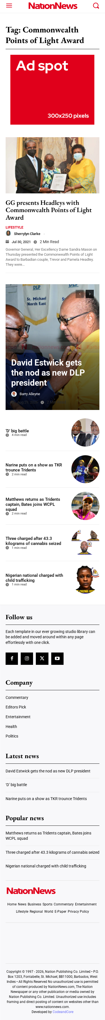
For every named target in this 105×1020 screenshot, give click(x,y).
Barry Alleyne (30, 394)
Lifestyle (14, 227)
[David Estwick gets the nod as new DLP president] (52, 347)
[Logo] (52, 5)
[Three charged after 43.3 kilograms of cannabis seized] (85, 543)
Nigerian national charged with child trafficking (34, 578)
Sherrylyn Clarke (27, 234)
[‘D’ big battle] (85, 432)
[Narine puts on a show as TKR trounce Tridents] (85, 469)
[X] (42, 659)
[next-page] (90, 294)
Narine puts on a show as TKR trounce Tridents (34, 467)
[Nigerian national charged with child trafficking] (85, 579)
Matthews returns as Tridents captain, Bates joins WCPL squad (33, 504)
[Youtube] (57, 659)
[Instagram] (27, 659)
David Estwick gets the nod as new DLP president (48, 373)
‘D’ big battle (17, 430)
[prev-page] (80, 294)
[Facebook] (12, 659)
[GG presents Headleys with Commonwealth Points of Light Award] (52, 165)
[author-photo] (8, 233)
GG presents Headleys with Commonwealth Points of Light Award (49, 210)
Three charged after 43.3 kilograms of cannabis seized (33, 541)
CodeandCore (63, 1012)
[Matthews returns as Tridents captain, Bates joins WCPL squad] (85, 506)
